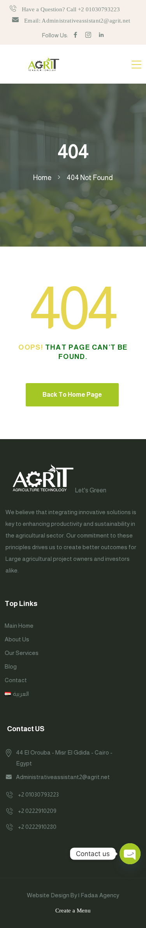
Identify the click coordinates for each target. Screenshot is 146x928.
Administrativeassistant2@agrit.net (63, 777)
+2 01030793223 (38, 794)
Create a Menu (73, 910)
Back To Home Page (72, 394)
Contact (16, 680)
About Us (17, 639)
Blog (11, 666)
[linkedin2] (101, 35)
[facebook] (75, 35)
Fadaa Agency (100, 895)
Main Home (19, 625)
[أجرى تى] (44, 64)
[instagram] (88, 35)
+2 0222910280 (37, 826)
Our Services (22, 653)
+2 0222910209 (37, 810)
